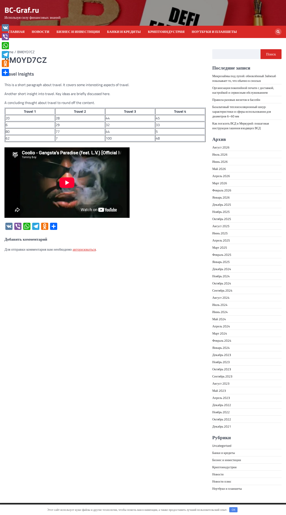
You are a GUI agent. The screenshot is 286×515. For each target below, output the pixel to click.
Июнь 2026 (220, 161)
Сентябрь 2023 (222, 376)
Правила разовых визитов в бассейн (236, 99)
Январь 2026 (221, 197)
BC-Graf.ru (21, 10)
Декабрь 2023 (221, 354)
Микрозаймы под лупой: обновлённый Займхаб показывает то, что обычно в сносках (244, 78)
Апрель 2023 (221, 397)
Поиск (271, 54)
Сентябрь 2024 (222, 290)
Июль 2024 (219, 304)
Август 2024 (220, 297)
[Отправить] (5, 72)
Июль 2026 (219, 154)
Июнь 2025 (220, 233)
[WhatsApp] (5, 45)
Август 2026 (220, 147)
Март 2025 (219, 247)
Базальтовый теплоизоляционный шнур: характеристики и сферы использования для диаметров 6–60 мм (241, 111)
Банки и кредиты (124, 31)
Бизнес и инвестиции (78, 31)
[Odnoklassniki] (5, 63)
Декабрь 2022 (221, 405)
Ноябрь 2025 (221, 211)
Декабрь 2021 (221, 426)
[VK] (5, 27)
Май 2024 (219, 319)
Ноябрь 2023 (221, 362)
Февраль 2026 (221, 190)
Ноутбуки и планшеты (214, 31)
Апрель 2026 (221, 176)
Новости (40, 31)
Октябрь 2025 (221, 218)
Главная (16, 31)
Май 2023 (219, 390)
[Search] (278, 31)
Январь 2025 (221, 261)
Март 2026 (219, 183)
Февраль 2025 (221, 254)
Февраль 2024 (221, 340)
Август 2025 (220, 226)
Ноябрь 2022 (221, 412)
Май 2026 (219, 168)
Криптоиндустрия (166, 31)
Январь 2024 (221, 347)
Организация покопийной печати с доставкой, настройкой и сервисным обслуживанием (243, 90)
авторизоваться (84, 249)
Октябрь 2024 (221, 283)
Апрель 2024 (221, 326)
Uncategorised (221, 445)
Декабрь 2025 (221, 204)
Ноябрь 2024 (221, 276)
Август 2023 (220, 383)
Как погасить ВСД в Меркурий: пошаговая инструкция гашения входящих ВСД (240, 125)
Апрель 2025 (221, 240)
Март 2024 (219, 333)
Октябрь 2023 (221, 369)
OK (233, 509)
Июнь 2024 (220, 311)
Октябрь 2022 (221, 419)
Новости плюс (221, 481)
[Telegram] (5, 54)
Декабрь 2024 (221, 269)
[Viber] (5, 36)
